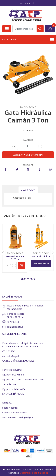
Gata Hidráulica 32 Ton (15, 258)
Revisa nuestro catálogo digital (17, 417)
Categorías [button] (9, 39)
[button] (22, 279)
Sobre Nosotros (10, 407)
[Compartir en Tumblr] (39, 169)
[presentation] (3, 252)
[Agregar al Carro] (21, 265)
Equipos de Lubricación (14, 389)
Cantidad (28, 140)
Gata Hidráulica (41, 256)
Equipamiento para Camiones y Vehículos (23, 379)
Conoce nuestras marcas (15, 412)
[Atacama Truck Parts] (26, 16)
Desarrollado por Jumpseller (34, 472)
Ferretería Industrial (12, 369)
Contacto (7, 402)
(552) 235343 (9, 351)
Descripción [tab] (28, 189)
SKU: (25, 130)
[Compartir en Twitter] (17, 169)
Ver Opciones (41, 263)
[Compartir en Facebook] (5, 169)
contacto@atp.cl (15, 326)
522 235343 (13, 321)
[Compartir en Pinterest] (28, 169)
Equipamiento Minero (13, 374)
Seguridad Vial (9, 384)
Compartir (28, 165)
